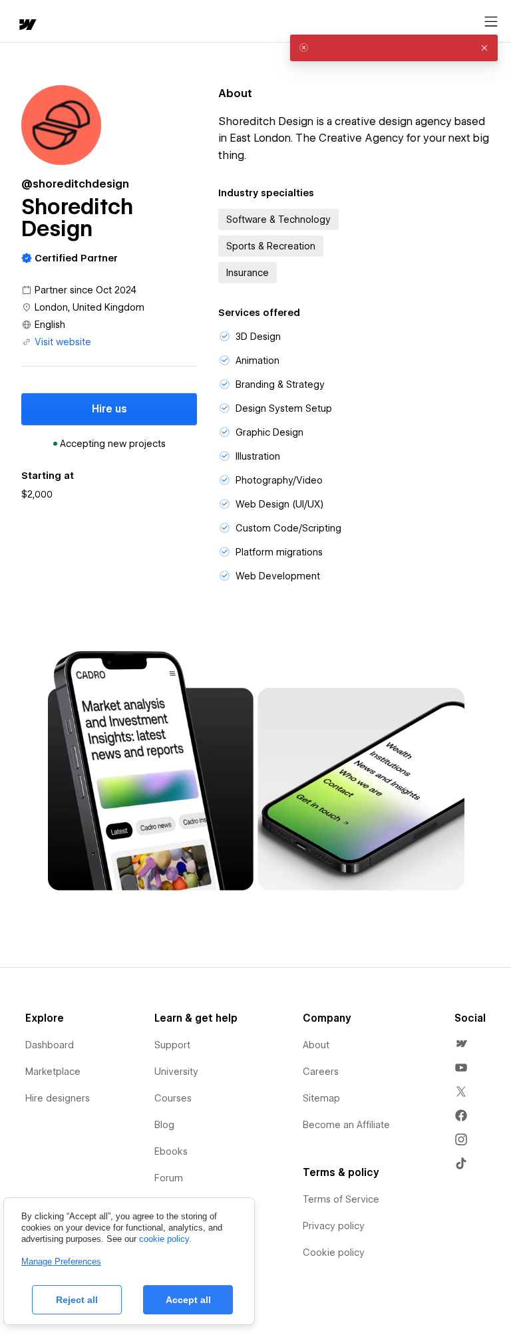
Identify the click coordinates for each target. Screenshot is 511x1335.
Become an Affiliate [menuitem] (346, 1124)
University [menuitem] (176, 1071)
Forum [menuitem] (168, 1178)
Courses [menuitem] (173, 1098)
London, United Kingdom (89, 307)
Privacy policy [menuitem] (334, 1226)
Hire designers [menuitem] (57, 1098)
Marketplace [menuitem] (53, 1071)
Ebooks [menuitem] (171, 1151)
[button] (484, 48)
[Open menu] (491, 22)
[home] (26, 25)
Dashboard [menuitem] (49, 1045)
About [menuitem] (316, 1045)
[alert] (394, 48)
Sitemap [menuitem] (321, 1098)
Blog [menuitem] (164, 1124)
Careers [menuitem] (321, 1071)
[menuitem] (461, 1043)
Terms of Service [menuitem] (341, 1199)
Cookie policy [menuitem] (334, 1252)
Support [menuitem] (172, 1045)
